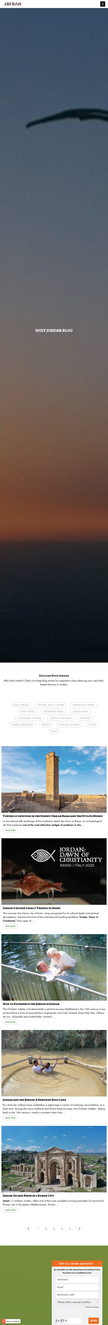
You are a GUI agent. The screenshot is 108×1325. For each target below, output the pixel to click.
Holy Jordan (21, 705)
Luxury (92, 724)
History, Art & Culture (51, 705)
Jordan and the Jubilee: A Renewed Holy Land (34, 1100)
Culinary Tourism (69, 724)
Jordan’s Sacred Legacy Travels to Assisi (31, 908)
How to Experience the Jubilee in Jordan (31, 1004)
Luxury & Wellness (60, 718)
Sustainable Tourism (29, 718)
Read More (10, 830)
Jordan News (80, 711)
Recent (46, 724)
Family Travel (27, 711)
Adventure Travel (53, 711)
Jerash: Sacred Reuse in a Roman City (28, 1195)
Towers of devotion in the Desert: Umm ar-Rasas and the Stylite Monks (53, 816)
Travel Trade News (22, 724)
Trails (54, 731)
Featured (85, 718)
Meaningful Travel (83, 705)
